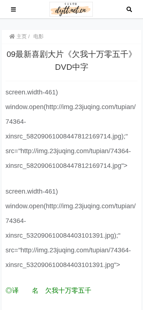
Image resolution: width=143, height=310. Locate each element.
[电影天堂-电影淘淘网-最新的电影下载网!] (71, 9)
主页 (21, 36)
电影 (38, 36)
